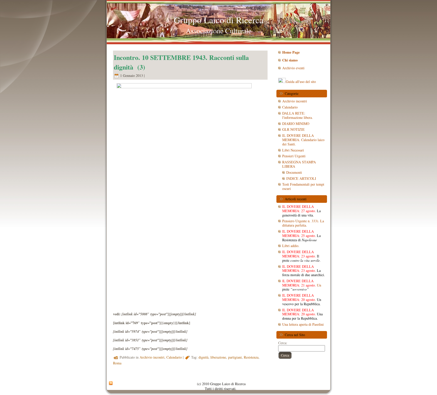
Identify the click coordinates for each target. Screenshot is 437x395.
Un (301, 285)
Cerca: (282, 342)
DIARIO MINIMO (295, 123)
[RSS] (111, 383)
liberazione (218, 357)
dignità (203, 357)
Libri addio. (290, 245)
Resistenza (251, 357)
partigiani (235, 357)
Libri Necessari (293, 150)
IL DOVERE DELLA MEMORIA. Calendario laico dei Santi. (303, 139)
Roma (117, 363)
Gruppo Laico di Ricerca (219, 20)
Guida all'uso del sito (301, 81)
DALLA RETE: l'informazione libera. (297, 115)
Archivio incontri (152, 357)
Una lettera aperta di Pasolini (303, 324)
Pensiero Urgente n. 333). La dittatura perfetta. (303, 223)
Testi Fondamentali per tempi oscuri (303, 186)
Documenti (294, 172)
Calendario (174, 357)
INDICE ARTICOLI (301, 178)
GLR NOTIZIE (293, 129)
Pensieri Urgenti (293, 155)
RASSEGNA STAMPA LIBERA (299, 164)
